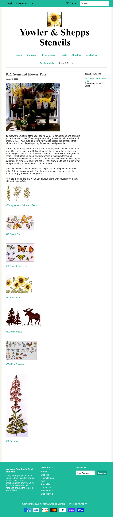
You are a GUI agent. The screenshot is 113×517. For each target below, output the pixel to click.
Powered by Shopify (77, 504)
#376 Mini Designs (15, 364)
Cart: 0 (72, 3)
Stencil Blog (65, 63)
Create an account (25, 3)
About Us (76, 55)
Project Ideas (49, 55)
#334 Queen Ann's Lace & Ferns (21, 205)
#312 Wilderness (14, 332)
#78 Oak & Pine (13, 234)
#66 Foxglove (12, 441)
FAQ (64, 55)
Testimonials (47, 63)
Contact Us (91, 55)
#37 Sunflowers (13, 297)
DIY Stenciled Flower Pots (95, 79)
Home (19, 55)
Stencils (31, 55)
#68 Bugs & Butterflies (16, 266)
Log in (10, 3)
